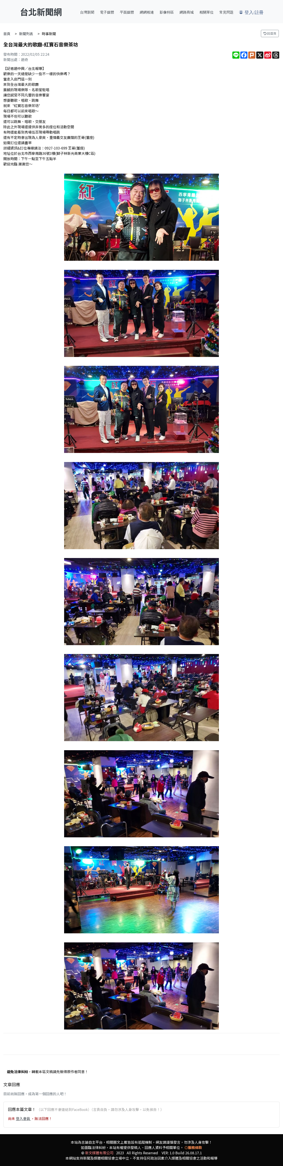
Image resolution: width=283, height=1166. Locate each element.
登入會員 (23, 1118)
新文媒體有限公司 (99, 1152)
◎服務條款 (193, 1147)
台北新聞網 (41, 12)
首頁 (6, 33)
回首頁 (271, 33)
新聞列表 (26, 33)
